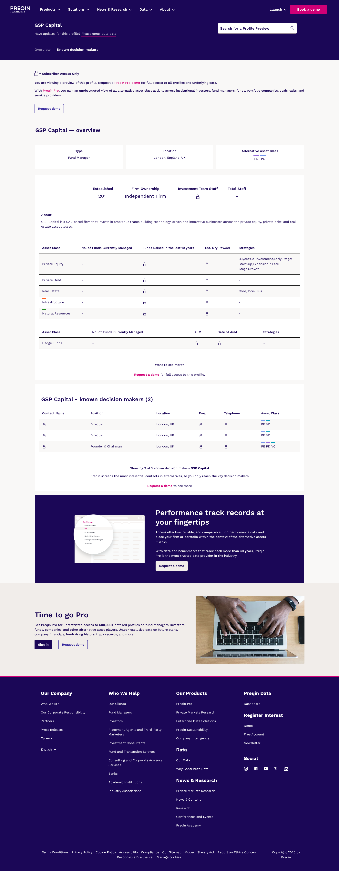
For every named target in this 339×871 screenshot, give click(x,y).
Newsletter (252, 743)
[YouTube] (266, 770)
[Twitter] (276, 770)
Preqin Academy (188, 825)
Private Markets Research (195, 712)
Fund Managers (120, 712)
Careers (47, 738)
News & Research (112, 9)
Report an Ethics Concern (237, 852)
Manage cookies (169, 857)
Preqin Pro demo (127, 83)
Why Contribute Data (192, 769)
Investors (115, 721)
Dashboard (252, 704)
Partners (47, 721)
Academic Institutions (125, 782)
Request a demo (146, 374)
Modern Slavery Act (199, 852)
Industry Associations (124, 791)
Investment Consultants (126, 743)
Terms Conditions (55, 852)
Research (183, 808)
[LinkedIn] (286, 770)
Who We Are (50, 704)
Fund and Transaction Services (131, 751)
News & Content (188, 799)
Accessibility (128, 852)
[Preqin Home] (20, 9)
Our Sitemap (171, 852)
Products (48, 9)
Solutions (76, 9)
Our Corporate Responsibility (63, 712)
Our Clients (117, 704)
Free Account (254, 734)
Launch (276, 9)
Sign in (43, 644)
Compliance (150, 852)
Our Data (183, 760)
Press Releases (52, 730)
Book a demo (308, 9)
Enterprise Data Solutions (196, 721)
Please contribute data (98, 34)
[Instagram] (246, 770)
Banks (113, 773)
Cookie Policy (106, 852)
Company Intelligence (192, 738)
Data (143, 9)
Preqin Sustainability (192, 730)
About (165, 9)
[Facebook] (256, 770)
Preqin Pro (50, 90)
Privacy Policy (82, 852)
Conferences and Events (194, 817)
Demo (248, 726)
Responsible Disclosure (134, 857)
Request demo (49, 108)
